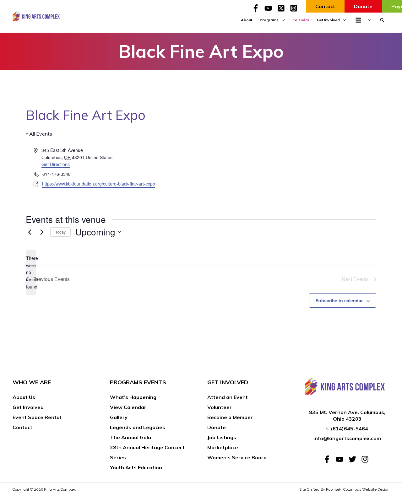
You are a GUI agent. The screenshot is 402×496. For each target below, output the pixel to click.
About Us (24, 397)
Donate (216, 427)
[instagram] (366, 459)
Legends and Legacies (137, 427)
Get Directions (55, 164)
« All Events (39, 134)
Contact (22, 427)
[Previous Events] (29, 232)
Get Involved (28, 407)
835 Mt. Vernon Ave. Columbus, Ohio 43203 (347, 415)
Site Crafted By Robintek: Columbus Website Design (344, 489)
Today (60, 232)
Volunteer (219, 407)
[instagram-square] (295, 8)
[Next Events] (42, 232)
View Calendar (128, 407)
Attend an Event (227, 397)
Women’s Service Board (237, 457)
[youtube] (270, 8)
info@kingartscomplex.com (347, 438)
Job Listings (221, 437)
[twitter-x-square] (283, 8)
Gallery (119, 417)
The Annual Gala (130, 437)
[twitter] (354, 459)
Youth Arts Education (136, 467)
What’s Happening (133, 397)
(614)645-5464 (349, 428)
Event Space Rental (37, 417)
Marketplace (222, 447)
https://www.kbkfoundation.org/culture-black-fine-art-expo (98, 184)
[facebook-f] (257, 8)
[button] (382, 20)
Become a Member (230, 417)
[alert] (31, 272)
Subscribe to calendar (339, 300)
